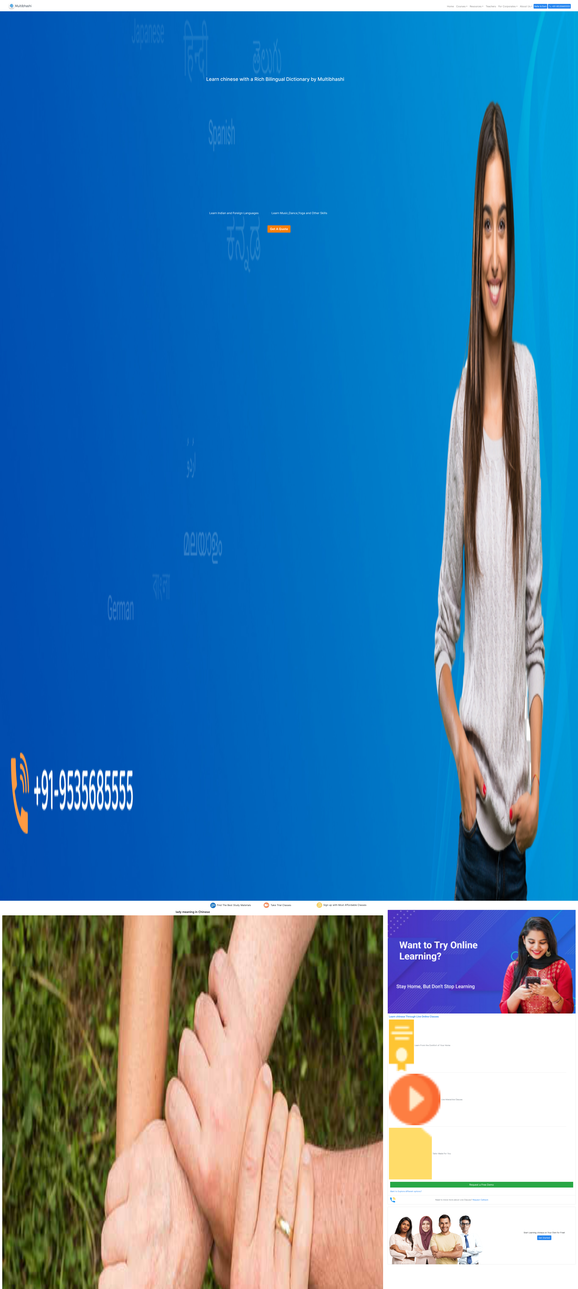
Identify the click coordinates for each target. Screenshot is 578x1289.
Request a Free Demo (481, 1184)
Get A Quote (279, 229)
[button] (462, 6)
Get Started (544, 1237)
